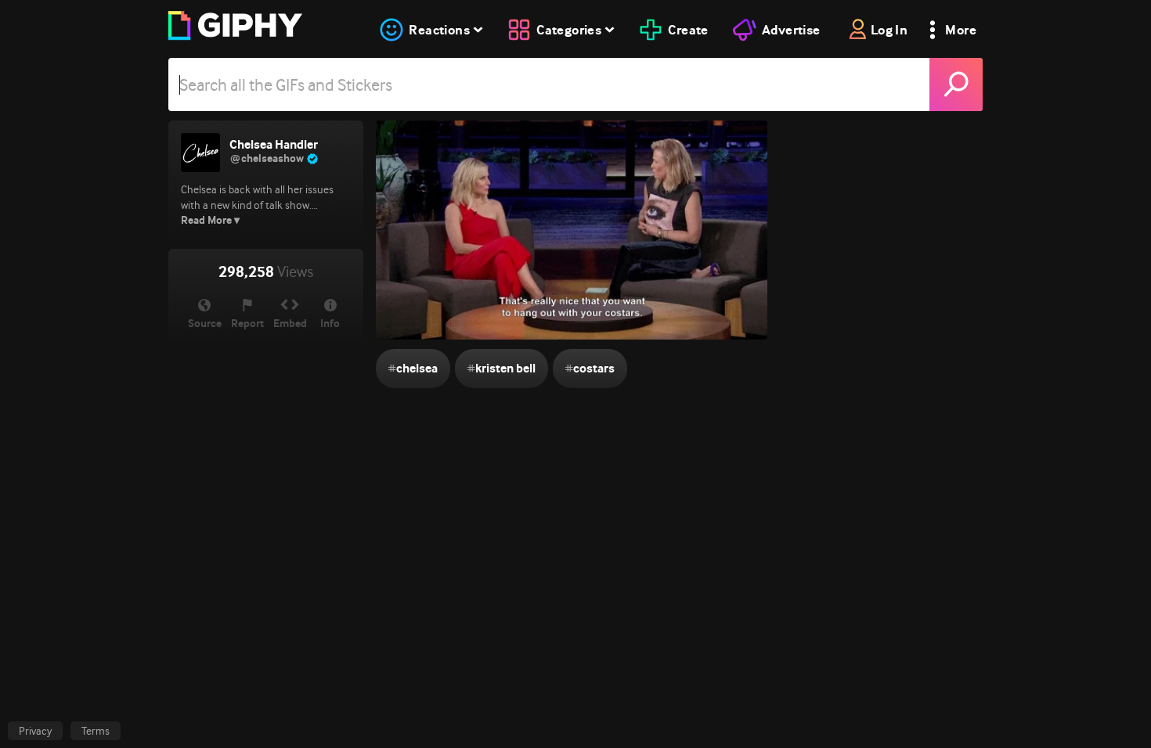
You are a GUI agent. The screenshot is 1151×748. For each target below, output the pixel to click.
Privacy (35, 731)
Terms (95, 731)
